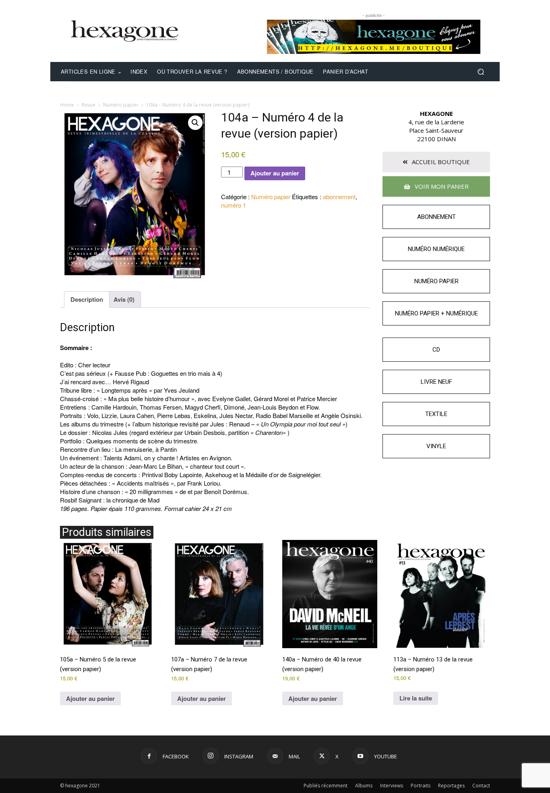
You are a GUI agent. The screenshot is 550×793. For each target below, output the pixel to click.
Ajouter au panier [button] (90, 698)
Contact (481, 785)
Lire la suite (415, 698)
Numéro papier (121, 104)
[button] (480, 71)
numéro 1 (233, 205)
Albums (363, 785)
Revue (88, 104)
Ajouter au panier (274, 173)
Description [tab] (86, 299)
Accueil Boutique (440, 162)
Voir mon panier (441, 186)
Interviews (391, 785)
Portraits (420, 785)
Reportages (451, 785)
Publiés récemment (325, 785)
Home (67, 104)
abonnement (339, 196)
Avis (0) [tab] (124, 299)
